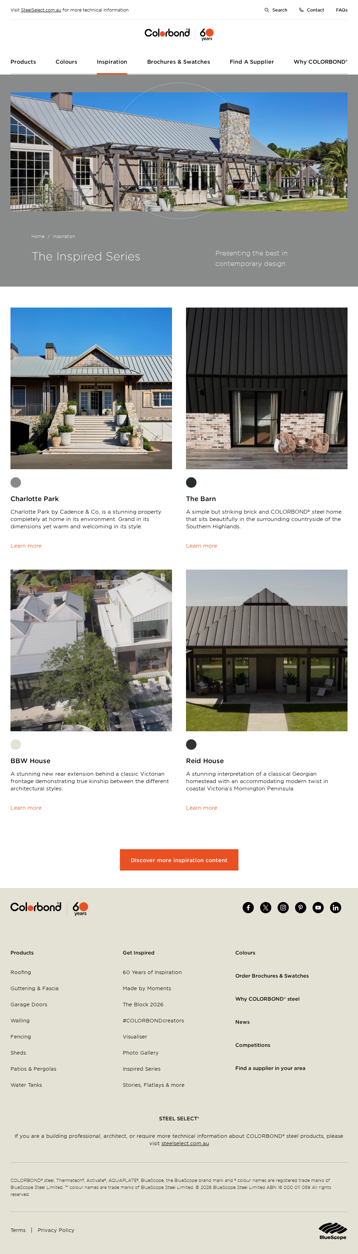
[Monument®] (191, 482)
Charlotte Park (34, 498)
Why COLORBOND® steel (267, 999)
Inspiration (64, 236)
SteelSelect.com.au (41, 10)
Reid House (205, 761)
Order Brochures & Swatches (272, 976)
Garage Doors (28, 1004)
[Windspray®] (15, 482)
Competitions (252, 1045)
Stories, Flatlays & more (154, 1085)
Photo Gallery (141, 1053)
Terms (18, 1230)
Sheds (18, 1053)
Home (37, 236)
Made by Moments (147, 988)
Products (22, 953)
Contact (315, 10)
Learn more (26, 545)
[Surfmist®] (15, 744)
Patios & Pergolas (33, 1069)
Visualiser (135, 1037)
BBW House (30, 761)
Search (279, 10)
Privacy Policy (56, 1230)
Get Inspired (139, 953)
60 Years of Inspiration (152, 972)
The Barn (201, 498)
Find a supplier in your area (270, 1068)
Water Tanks (26, 1085)
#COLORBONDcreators (153, 1020)
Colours (245, 953)
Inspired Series (141, 1069)
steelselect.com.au (185, 1143)
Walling (20, 1020)
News (242, 1022)
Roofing (20, 972)
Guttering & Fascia (34, 988)
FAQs (342, 10)
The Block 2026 (143, 1004)
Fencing (20, 1037)
